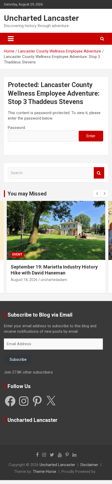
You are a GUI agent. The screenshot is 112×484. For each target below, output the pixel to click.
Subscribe (18, 359)
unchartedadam (54, 280)
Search (99, 173)
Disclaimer (89, 464)
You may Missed (27, 194)
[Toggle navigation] (10, 39)
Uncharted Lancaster (41, 18)
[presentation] (97, 193)
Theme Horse (44, 471)
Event (17, 254)
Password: (17, 127)
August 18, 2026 (24, 280)
